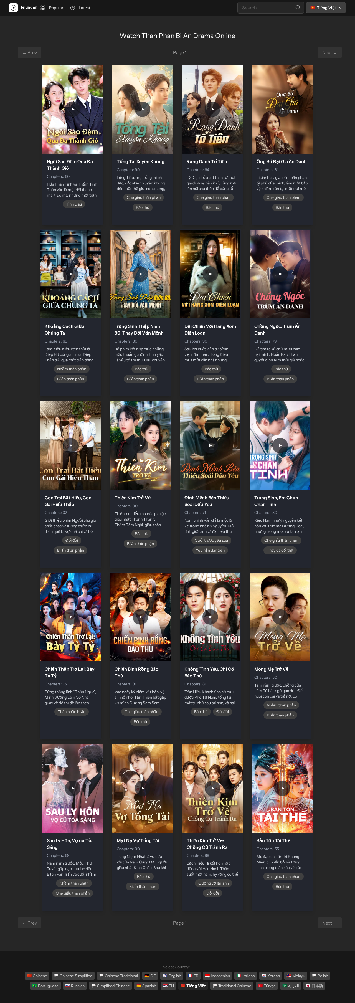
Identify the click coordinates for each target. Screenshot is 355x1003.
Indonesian (217, 975)
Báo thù (142, 207)
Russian (75, 985)
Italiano (246, 975)
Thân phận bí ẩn (71, 711)
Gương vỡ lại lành (213, 883)
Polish (320, 975)
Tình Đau (74, 204)
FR (193, 975)
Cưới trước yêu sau (211, 540)
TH (168, 985)
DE (150, 975)
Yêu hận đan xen (210, 550)
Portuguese (45, 985)
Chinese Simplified (73, 975)
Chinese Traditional (118, 975)
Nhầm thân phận (71, 368)
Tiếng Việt (193, 985)
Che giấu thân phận (144, 197)
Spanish (146, 985)
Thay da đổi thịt (280, 550)
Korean (271, 975)
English (172, 975)
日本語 (314, 985)
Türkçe (267, 985)
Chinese (37, 975)
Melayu (295, 975)
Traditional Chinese (231, 985)
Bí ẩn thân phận (70, 378)
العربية (290, 985)
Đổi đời (71, 540)
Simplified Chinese (110, 985)
